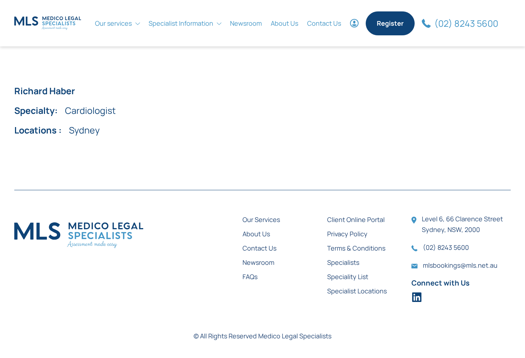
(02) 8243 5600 (466, 23)
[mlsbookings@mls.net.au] (414, 266)
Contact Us (324, 23)
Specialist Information (181, 23)
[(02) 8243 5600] (426, 23)
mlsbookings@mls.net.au (460, 265)
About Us (284, 23)
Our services (113, 23)
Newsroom (246, 23)
